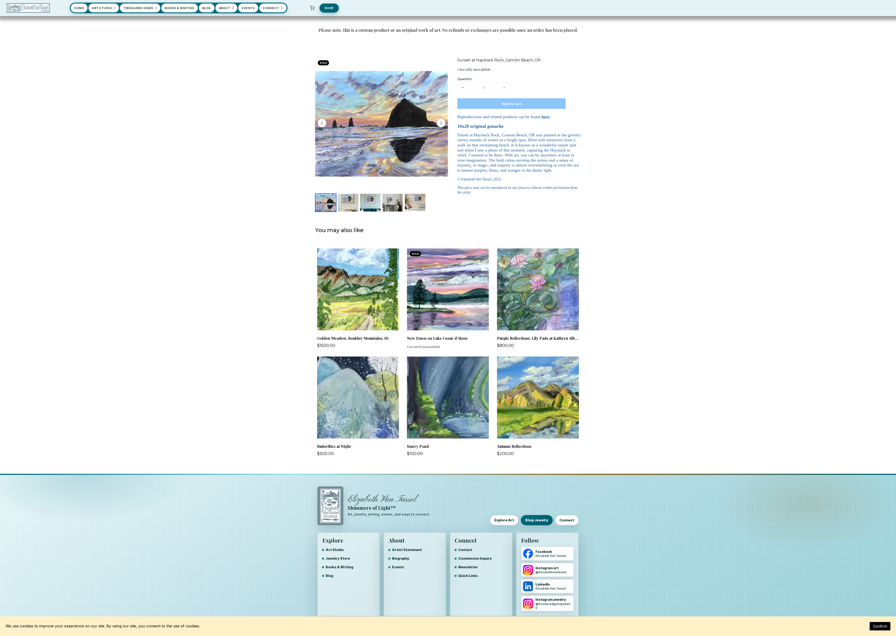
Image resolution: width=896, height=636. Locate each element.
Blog (329, 576)
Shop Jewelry (536, 520)
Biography (400, 558)
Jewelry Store (338, 558)
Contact (465, 550)
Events (398, 567)
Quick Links (468, 576)
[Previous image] (322, 123)
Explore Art (504, 520)
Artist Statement (407, 550)
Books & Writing (339, 567)
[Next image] (441, 123)
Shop (329, 8)
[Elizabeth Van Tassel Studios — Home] (28, 8)
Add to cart (512, 103)
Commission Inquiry (475, 558)
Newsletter (468, 567)
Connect (567, 520)
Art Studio (335, 550)
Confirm (880, 626)
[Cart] (312, 8)
